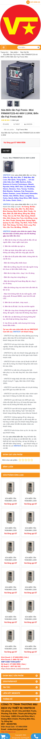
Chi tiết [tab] (6, 151)
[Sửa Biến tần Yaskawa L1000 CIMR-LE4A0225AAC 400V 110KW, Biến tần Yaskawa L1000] (10, 488)
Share (6, 124)
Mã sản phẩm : (9, 129)
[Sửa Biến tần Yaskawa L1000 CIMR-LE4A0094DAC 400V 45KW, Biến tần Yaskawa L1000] (30, 606)
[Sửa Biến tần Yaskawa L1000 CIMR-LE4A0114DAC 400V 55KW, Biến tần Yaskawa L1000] (30, 577)
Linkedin (29, 124)
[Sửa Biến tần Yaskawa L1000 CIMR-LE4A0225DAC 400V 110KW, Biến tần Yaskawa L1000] (30, 488)
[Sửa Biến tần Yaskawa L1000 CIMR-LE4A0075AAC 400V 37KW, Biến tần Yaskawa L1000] (10, 636)
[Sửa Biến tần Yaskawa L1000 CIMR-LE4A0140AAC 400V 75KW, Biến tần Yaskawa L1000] (10, 547)
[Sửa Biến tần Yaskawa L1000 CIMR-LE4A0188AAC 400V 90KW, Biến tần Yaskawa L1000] (10, 517)
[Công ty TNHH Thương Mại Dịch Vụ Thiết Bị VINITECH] (20, 44)
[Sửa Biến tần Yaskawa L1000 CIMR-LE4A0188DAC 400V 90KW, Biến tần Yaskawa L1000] (30, 517)
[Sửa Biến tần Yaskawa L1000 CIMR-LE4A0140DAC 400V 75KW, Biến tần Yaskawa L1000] (30, 547)
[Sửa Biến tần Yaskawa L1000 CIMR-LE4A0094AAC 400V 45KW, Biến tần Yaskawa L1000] (10, 606)
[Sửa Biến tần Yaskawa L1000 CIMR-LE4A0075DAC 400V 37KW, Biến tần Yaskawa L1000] (30, 636)
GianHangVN (25, 738)
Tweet (17, 124)
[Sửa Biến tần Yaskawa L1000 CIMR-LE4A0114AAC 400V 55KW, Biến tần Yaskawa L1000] (10, 577)
